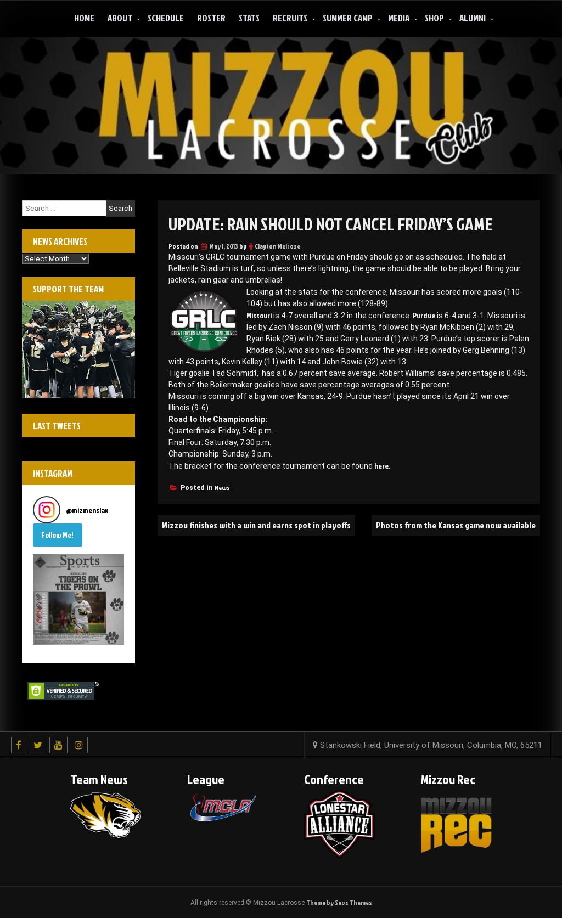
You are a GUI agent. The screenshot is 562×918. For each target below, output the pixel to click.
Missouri (259, 315)
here (381, 465)
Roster (211, 18)
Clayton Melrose (277, 246)
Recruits (290, 18)
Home (84, 18)
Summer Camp (348, 18)
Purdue (424, 315)
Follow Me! (57, 535)
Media (398, 18)
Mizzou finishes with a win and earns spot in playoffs (256, 525)
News (222, 487)
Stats (249, 18)
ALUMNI (472, 18)
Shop (434, 18)
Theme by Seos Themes (339, 902)
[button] (78, 599)
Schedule (166, 18)
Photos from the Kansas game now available (456, 525)
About (120, 18)
